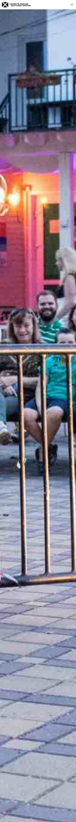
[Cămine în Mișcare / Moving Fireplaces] (16, 4)
